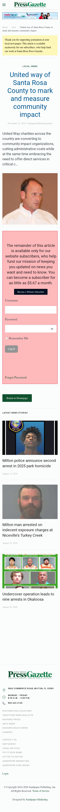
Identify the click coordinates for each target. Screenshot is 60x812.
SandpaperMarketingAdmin (40, 123)
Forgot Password (16, 377)
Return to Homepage (17, 398)
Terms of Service (40, 790)
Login (5, 773)
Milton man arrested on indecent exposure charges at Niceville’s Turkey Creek (27, 530)
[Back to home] (30, 5)
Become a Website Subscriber (30, 291)
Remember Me (18, 338)
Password (11, 319)
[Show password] (52, 329)
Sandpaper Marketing (37, 799)
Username (11, 300)
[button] (4, 5)
